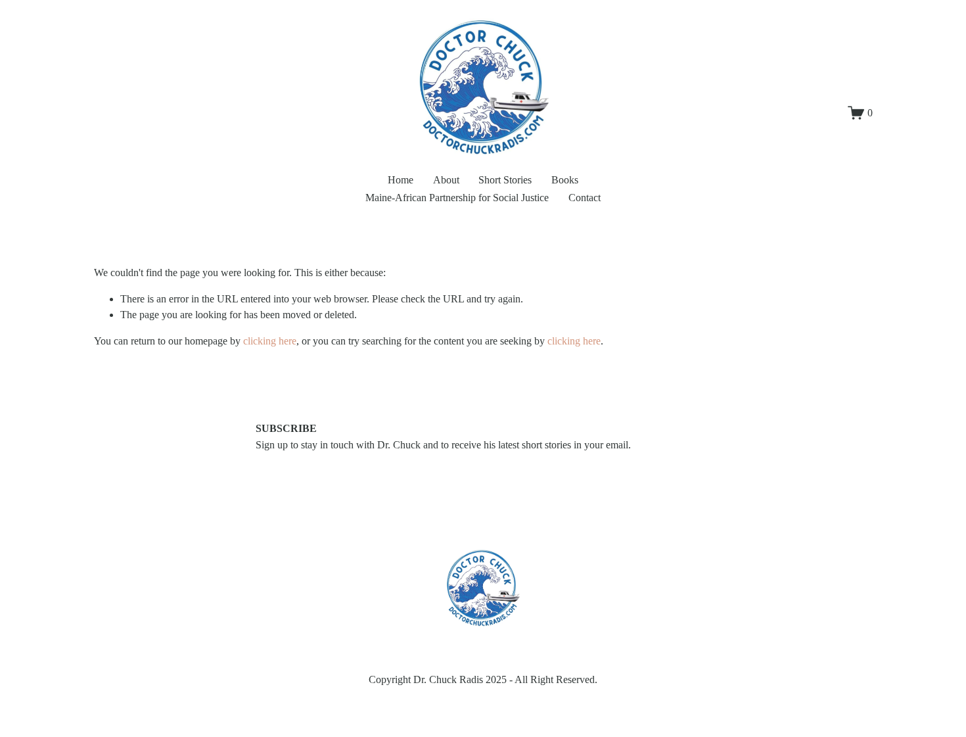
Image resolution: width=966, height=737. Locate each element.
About (446, 179)
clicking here (269, 340)
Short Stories (505, 179)
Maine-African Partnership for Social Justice (457, 197)
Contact (584, 197)
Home (400, 179)
